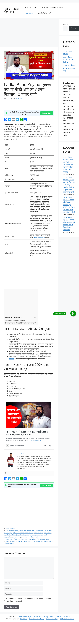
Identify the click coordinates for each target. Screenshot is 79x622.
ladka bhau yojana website (42, 533)
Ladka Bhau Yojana (12, 530)
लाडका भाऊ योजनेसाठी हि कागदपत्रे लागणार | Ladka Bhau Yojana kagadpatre (27, 539)
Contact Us (66, 617)
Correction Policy (52, 619)
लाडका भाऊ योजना (29, 13)
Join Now (47, 113)
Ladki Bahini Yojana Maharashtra (30, 617)
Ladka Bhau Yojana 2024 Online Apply (31, 530)
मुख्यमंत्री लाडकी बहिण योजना (11, 10)
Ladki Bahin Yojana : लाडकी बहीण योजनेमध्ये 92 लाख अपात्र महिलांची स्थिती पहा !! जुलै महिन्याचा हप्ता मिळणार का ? (69, 184)
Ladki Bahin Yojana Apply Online (52, 7)
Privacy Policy (48, 617)
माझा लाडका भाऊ (16, 537)
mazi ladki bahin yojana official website (16, 535)
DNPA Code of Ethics (67, 619)
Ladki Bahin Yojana (31, 7)
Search (65, 24)
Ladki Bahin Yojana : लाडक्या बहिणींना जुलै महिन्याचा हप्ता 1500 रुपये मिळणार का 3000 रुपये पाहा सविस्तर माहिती (69, 204)
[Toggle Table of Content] (34, 317)
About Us (58, 617)
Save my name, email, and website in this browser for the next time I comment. (28, 600)
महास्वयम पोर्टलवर (39, 237)
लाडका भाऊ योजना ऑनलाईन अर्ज (29, 537)
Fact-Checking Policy (36, 619)
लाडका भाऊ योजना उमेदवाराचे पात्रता (15, 320)
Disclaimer (23, 619)
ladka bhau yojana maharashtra (23, 533)
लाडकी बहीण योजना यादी (44, 13)
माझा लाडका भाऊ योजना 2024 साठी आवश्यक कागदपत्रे (21, 323)
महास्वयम (11, 359)
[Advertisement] (29, 33)
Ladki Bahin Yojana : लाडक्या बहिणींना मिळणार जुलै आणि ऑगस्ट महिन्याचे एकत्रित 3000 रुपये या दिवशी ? (68, 164)
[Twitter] (6, 473)
